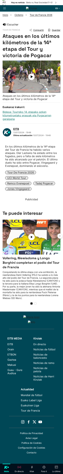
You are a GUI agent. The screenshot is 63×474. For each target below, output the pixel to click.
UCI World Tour (16, 178)
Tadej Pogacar (44, 183)
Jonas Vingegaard (18, 188)
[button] (60, 236)
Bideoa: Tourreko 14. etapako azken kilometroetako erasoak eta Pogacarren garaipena (27, 115)
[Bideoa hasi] (31, 77)
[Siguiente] (56, 3)
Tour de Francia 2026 (20, 172)
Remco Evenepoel (18, 183)
